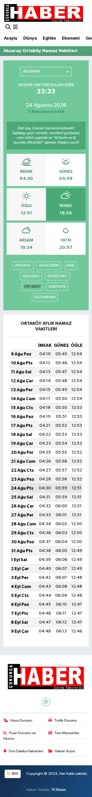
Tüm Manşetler (66, 733)
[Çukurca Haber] (44, 12)
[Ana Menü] (15, 27)
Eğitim (49, 38)
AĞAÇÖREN (49, 265)
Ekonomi (70, 38)
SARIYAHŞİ (57, 286)
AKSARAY (23, 265)
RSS (14, 774)
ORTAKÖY (32, 286)
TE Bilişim (58, 790)
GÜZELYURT (57, 276)
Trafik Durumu (65, 720)
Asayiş (10, 38)
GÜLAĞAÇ (31, 276)
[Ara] (8, 27)
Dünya (30, 38)
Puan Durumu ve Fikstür (19, 736)
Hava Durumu (21, 720)
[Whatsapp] (46, 702)
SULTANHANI (44, 297)
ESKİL (70, 265)
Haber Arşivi (65, 751)
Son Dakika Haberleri (26, 751)
